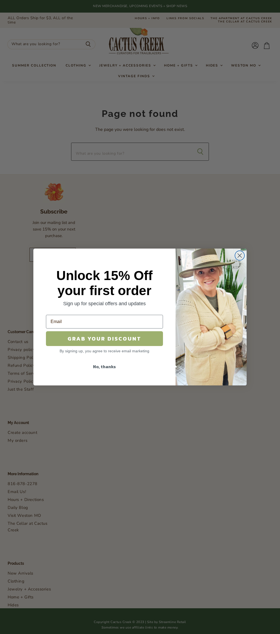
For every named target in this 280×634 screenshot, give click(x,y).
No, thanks (104, 366)
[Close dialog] (239, 255)
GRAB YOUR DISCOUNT (104, 339)
